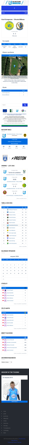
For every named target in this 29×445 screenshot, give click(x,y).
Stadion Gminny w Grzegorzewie (14, 55)
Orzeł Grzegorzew (6, 92)
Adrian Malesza (10, 298)
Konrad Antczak (10, 317)
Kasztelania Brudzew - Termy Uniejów (14, 134)
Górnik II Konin (12, 212)
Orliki (5, 421)
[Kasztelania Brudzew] (4, 135)
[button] (14, 66)
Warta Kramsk (12, 238)
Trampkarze (6, 428)
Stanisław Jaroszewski (11, 342)
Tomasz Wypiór (10, 290)
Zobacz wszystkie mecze (21, 198)
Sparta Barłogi (12, 240)
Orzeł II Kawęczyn (12, 235)
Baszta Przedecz (12, 220)
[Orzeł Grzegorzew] (9, 25)
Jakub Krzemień (10, 300)
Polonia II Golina (12, 214)
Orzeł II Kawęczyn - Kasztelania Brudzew (14, 195)
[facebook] (14, 8)
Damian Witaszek (10, 295)
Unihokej (5, 430)
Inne (4, 411)
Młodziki (5, 418)
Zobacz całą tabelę (22, 246)
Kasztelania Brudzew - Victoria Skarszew (14, 174)
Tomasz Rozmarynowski (12, 347)
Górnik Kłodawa (12, 217)
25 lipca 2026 (14, 184)
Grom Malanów (12, 230)
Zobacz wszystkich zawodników (20, 303)
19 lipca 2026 (14, 191)
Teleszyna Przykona (13, 209)
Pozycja (3, 207)
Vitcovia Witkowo (5, 94)
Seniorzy (5, 423)
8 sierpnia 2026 (14, 170)
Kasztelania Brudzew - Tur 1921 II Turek (14, 188)
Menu (3, 13)
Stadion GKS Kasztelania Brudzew (14, 141)
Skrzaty (5, 425)
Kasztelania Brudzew (13, 225)
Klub (7, 207)
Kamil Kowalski (10, 322)
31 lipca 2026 (14, 177)
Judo (4, 413)
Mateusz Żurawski (10, 345)
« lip (3, 279)
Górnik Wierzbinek (13, 243)
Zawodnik (4, 287)
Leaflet (5, 76)
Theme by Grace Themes (14, 442)
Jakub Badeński (10, 292)
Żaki (4, 433)
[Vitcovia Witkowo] (19, 25)
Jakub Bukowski (10, 320)
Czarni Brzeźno (12, 227)
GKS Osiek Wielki (12, 233)
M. (22, 207)
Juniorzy (5, 416)
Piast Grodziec (12, 222)
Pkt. (26, 207)
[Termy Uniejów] (25, 135)
